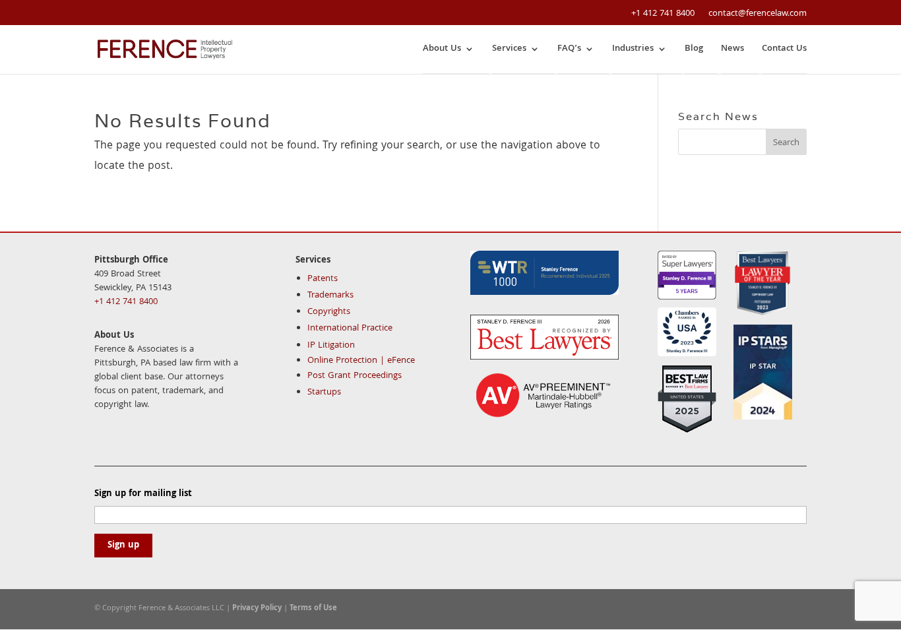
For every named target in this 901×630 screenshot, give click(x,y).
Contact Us (784, 49)
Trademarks (330, 295)
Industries (633, 49)
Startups (324, 392)
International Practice (349, 328)
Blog (694, 49)
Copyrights (328, 312)
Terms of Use (313, 608)
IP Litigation (331, 345)
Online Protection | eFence (361, 361)
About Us (442, 49)
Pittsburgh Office (131, 260)
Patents (322, 279)
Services (509, 49)
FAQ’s (569, 49)
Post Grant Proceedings (354, 376)
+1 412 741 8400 (663, 14)
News (732, 49)
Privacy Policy (257, 608)
